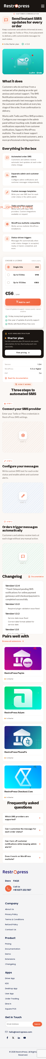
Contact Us (10, 929)
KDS (7, 983)
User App (9, 993)
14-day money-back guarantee (20, 316)
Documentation (36, 576)
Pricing (8, 943)
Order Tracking (12, 998)
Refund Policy (11, 924)
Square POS (10, 1008)
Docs (8, 880)
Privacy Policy (11, 914)
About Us (9, 909)
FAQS (16, 880)
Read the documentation (16, 378)
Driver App (10, 978)
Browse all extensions (13, 641)
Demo (8, 954)
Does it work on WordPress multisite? (23, 858)
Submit (37, 1024)
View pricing (23, 352)
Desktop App (11, 988)
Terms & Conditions (14, 919)
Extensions (10, 959)
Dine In (8, 1003)
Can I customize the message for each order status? (23, 830)
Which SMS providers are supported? (23, 818)
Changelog (10, 964)
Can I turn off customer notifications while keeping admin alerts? (23, 844)
